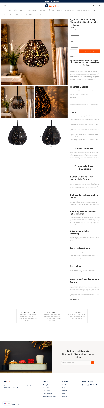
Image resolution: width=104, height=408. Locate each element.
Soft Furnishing (13, 10)
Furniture (42, 10)
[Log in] (93, 5)
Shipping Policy (47, 393)
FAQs (63, 388)
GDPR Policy (46, 391)
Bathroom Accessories (83, 10)
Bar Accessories (69, 10)
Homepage (6, 14)
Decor (22, 10)
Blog (63, 393)
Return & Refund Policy (49, 396)
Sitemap (64, 396)
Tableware (51, 10)
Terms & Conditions (48, 388)
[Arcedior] (52, 5)
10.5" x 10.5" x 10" (75, 34)
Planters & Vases (31, 10)
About (64, 385)
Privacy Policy (47, 385)
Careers (64, 391)
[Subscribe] (92, 362)
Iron (72, 40)
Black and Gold (74, 46)
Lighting (59, 10)
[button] (5, 5)
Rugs (94, 10)
